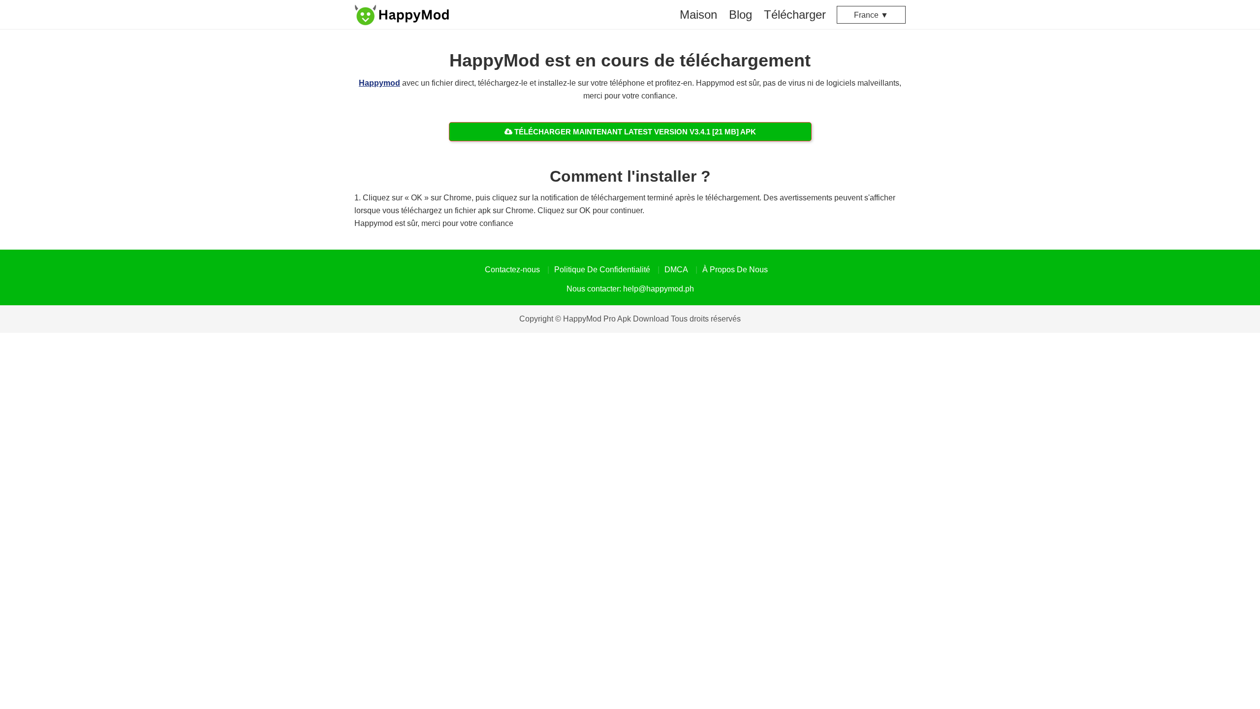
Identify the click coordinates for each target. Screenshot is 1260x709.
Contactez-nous (512, 269)
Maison (698, 14)
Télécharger (795, 14)
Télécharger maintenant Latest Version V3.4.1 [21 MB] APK (634, 132)
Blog (740, 14)
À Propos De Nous (735, 269)
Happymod (379, 83)
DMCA (676, 269)
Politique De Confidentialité (602, 269)
